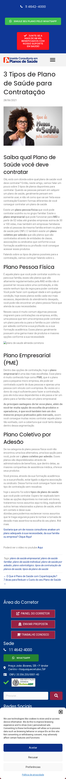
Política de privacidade (33, 775)
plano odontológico (23, 565)
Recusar (33, 757)
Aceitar (33, 747)
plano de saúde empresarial (25, 558)
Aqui (40, 547)
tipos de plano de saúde (35, 569)
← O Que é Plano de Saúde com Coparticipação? (30, 576)
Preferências (33, 767)
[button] (60, 712)
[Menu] (53, 60)
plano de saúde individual (26, 561)
